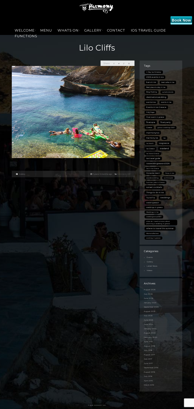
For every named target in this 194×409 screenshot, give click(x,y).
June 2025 (148, 320)
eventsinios (151, 102)
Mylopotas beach (153, 173)
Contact (116, 30)
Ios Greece (150, 149)
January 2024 (150, 329)
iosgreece (164, 143)
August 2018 (149, 346)
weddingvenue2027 (153, 217)
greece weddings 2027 (166, 127)
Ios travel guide (153, 158)
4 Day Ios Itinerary (153, 72)
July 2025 (148, 315)
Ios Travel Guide (148, 30)
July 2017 (148, 359)
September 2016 (151, 368)
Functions (26, 36)
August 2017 (149, 355)
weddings (165, 198)
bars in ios (151, 82)
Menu (46, 30)
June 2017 (148, 363)
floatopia (150, 122)
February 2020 (150, 337)
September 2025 (151, 307)
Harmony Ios (152, 138)
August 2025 (149, 311)
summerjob (168, 178)
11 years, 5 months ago (102, 174)
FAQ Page (150, 112)
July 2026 (148, 294)
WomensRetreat (152, 233)
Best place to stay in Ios (155, 87)
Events (150, 257)
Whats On (68, 30)
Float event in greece (155, 117)
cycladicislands (167, 92)
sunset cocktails (154, 187)
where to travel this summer (160, 228)
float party (165, 122)
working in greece (153, 238)
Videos (149, 270)
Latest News (152, 266)
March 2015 (149, 385)
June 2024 (148, 324)
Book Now (181, 20)
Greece (149, 127)
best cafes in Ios (167, 82)
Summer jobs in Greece (155, 182)
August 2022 (150, 333)
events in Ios (166, 102)
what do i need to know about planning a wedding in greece (158, 222)
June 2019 (148, 342)
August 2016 (149, 372)
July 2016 (148, 376)
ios (164, 138)
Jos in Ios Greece (152, 168)
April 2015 (148, 381)
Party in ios (169, 173)
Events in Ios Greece (156, 107)
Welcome (25, 30)
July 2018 (148, 350)
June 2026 (148, 298)
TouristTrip (150, 198)
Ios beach (150, 143)
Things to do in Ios (155, 192)
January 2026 (150, 303)
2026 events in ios (155, 77)
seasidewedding (152, 178)
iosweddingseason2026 (157, 163)
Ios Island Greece (152, 153)
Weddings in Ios (152, 212)
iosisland (164, 148)
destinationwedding (156, 97)
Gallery (92, 30)
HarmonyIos (152, 133)
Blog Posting (151, 92)
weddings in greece (154, 207)
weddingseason (152, 203)
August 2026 (150, 289)
